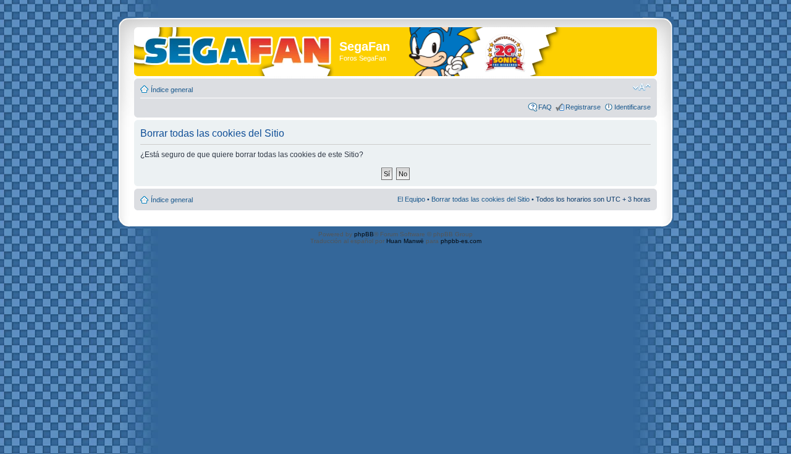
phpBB (364, 234)
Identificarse (632, 107)
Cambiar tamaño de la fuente (642, 87)
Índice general (172, 89)
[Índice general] (238, 48)
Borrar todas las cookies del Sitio (480, 199)
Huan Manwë (405, 241)
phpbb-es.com (461, 241)
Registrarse (583, 107)
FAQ (545, 107)
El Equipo (411, 199)
